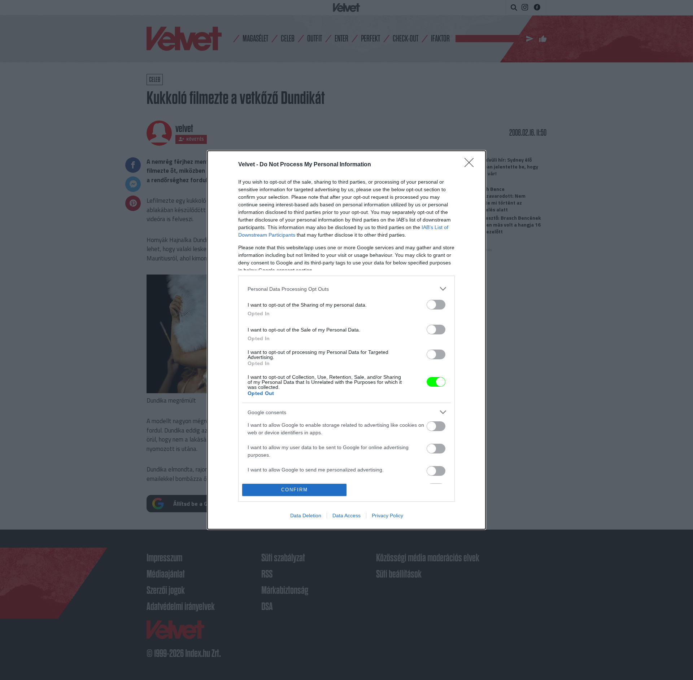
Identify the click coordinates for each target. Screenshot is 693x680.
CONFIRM (294, 489)
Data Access (346, 515)
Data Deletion (305, 515)
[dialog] (346, 340)
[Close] (471, 165)
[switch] (436, 305)
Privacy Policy (387, 515)
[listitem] (346, 289)
